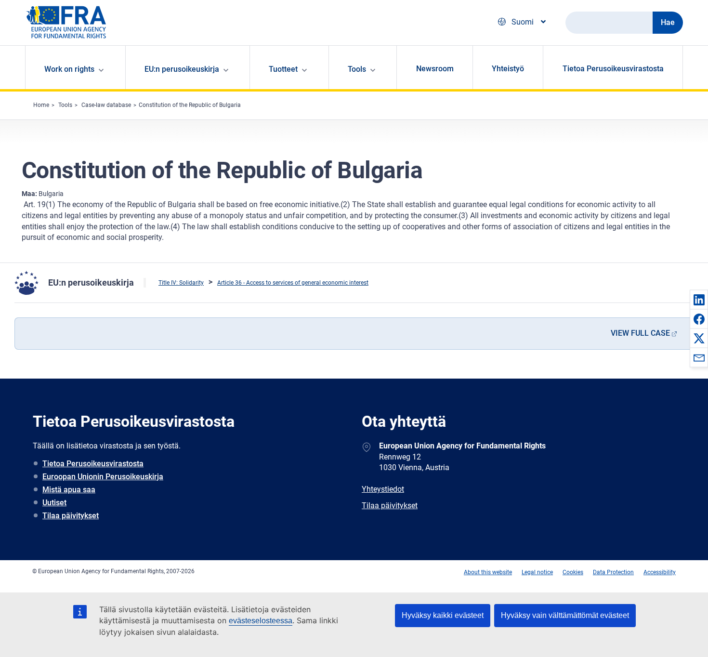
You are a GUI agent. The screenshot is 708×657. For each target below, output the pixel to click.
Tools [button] (357, 69)
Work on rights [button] (69, 69)
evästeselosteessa (260, 621)
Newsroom (435, 68)
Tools (65, 105)
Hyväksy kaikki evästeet (443, 615)
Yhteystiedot (383, 489)
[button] (699, 299)
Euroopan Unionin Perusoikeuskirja (102, 476)
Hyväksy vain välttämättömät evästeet (565, 615)
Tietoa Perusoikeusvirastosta (613, 68)
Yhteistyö (508, 68)
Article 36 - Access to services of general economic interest (292, 282)
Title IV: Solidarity (181, 282)
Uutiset (54, 502)
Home (41, 105)
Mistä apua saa (68, 489)
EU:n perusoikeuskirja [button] (181, 69)
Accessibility (659, 572)
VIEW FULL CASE (640, 333)
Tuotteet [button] (283, 69)
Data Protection (613, 572)
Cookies (573, 572)
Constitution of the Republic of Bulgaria (190, 105)
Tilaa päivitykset (70, 515)
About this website (488, 572)
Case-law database (106, 105)
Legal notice (537, 572)
